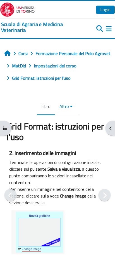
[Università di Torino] (17, 9)
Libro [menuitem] (46, 106)
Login (105, 9)
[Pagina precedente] (10, 195)
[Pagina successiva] (104, 195)
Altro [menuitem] (64, 106)
